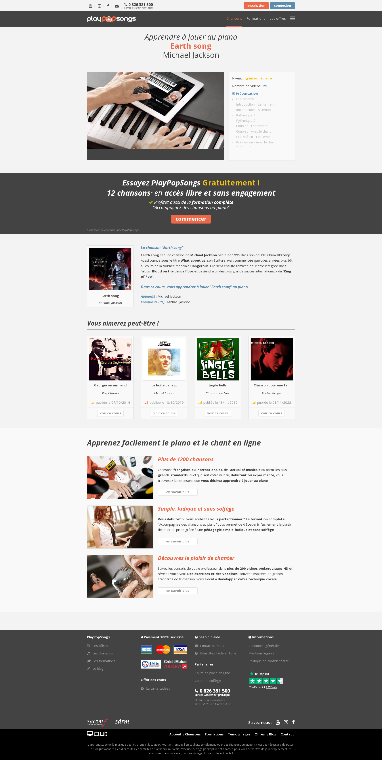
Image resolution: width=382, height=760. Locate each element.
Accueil (175, 734)
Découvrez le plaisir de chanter (196, 557)
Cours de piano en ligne (212, 673)
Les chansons (102, 653)
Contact (287, 734)
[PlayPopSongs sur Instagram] (99, 5)
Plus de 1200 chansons (186, 459)
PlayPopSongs (111, 19)
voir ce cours (110, 413)
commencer (191, 218)
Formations (214, 734)
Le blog (98, 668)
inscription (256, 5)
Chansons (193, 734)
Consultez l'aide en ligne (217, 653)
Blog (273, 734)
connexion (282, 5)
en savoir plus (177, 492)
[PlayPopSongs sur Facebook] (108, 5)
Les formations (103, 661)
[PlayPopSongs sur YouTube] (90, 5)
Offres (260, 734)
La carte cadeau (157, 688)
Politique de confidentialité (268, 661)
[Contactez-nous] (116, 5)
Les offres (100, 645)
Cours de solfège (208, 680)
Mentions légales (261, 653)
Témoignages (239, 734)
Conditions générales (264, 645)
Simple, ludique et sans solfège (196, 508)
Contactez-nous (211, 645)
